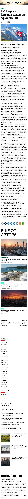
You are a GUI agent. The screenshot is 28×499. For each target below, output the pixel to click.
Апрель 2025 (4, 378)
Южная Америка (5, 405)
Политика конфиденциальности (7, 493)
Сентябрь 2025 (4, 367)
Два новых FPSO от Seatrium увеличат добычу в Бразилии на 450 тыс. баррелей (19, 447)
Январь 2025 (4, 384)
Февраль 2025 (4, 382)
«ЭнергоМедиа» (16, 483)
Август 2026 (4, 342)
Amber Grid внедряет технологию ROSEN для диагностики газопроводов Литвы (18, 435)
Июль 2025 (4, 371)
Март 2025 (3, 380)
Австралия (3, 394)
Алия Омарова (13, 22)
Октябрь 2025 (4, 364)
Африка (3, 398)
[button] (2, 223)
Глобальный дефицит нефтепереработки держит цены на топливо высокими (13, 311)
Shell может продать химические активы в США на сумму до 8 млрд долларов (14, 259)
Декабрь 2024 (4, 387)
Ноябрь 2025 (4, 362)
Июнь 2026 (4, 347)
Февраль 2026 (4, 356)
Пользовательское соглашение (16, 492)
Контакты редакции (11, 490)
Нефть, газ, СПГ (14, 2)
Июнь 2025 (4, 373)
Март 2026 (3, 353)
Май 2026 (3, 349)
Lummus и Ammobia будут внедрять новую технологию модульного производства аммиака (19, 459)
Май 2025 (3, 375)
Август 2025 (4, 369)
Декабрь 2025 (4, 360)
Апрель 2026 (4, 351)
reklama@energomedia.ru (17, 495)
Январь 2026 (4, 358)
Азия (2, 283)
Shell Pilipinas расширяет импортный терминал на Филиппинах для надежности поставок (11, 285)
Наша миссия (3, 490)
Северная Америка (4, 257)
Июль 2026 (4, 344)
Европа (2, 8)
